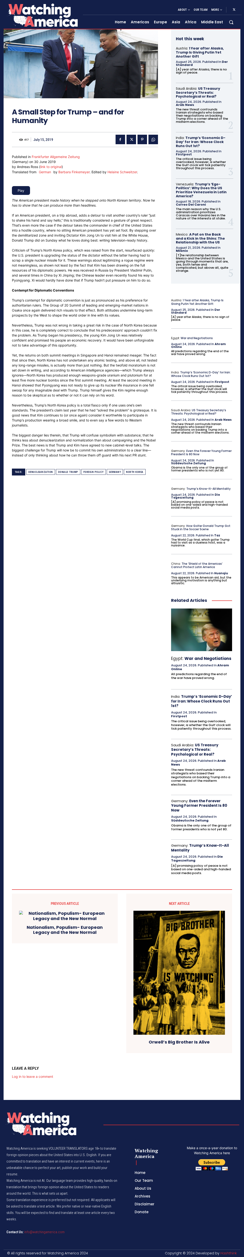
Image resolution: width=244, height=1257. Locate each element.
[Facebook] (120, 139)
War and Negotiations (197, 338)
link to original (51, 167)
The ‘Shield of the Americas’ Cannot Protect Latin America (197, 565)
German (45, 172)
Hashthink (228, 1253)
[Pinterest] (142, 139)
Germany (115, 472)
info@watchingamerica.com (44, 1232)
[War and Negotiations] (201, 630)
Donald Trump (68, 472)
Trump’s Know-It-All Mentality (208, 489)
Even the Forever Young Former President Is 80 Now (201, 452)
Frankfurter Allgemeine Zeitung (56, 157)
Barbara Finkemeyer (74, 172)
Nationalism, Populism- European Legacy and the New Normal (65, 930)
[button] (231, 22)
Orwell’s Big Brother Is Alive (179, 1042)
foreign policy (93, 472)
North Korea (134, 472)
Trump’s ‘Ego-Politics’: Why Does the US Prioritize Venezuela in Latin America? (201, 190)
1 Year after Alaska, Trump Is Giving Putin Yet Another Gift (200, 52)
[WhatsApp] (153, 139)
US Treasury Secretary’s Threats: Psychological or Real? (198, 92)
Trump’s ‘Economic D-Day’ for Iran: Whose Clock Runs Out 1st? (200, 141)
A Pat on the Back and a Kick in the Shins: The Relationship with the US (200, 238)
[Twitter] (234, 10)
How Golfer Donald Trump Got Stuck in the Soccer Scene (200, 527)
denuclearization (40, 472)
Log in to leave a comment (32, 1076)
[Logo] (42, 15)
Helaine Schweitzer (122, 172)
